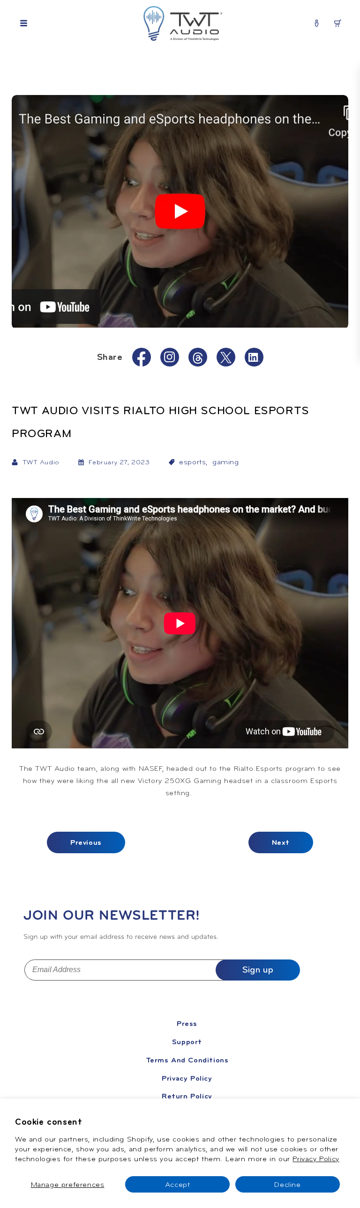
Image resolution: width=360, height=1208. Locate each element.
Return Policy (187, 1096)
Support (187, 1042)
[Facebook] (141, 358)
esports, (193, 462)
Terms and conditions (187, 1060)
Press (187, 1023)
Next (281, 842)
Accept (177, 1184)
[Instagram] (169, 356)
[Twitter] (226, 357)
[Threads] (197, 357)
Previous (86, 842)
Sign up (257, 969)
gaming (225, 462)
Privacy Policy (315, 1158)
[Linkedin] (254, 357)
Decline (287, 1184)
